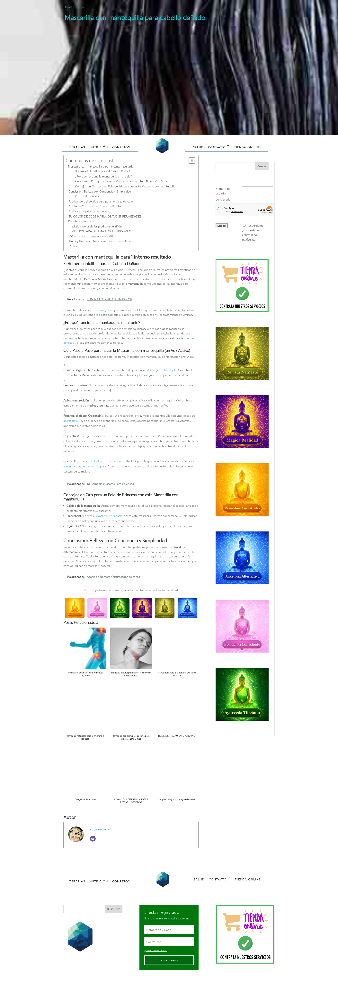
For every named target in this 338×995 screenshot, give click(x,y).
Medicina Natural (76, 7)
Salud (198, 147)
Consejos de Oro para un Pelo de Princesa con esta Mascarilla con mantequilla (125, 186)
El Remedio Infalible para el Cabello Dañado (103, 171)
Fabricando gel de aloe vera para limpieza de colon (101, 201)
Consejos (121, 147)
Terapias (77, 147)
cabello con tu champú (106, 461)
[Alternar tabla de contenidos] (190, 160)
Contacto (217, 147)
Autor (73, 246)
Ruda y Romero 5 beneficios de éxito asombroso (101, 241)
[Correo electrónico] (93, 839)
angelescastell (100, 829)
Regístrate (248, 239)
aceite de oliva (72, 421)
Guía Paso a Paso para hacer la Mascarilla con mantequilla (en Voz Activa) (122, 181)
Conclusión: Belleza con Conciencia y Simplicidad (99, 191)
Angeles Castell (156, 982)
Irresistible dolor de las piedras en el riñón (95, 226)
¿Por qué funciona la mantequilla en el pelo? (103, 176)
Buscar (261, 166)
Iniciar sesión (169, 960)
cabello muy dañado (109, 516)
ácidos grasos (104, 310)
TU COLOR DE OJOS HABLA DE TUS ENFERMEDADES (105, 216)
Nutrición (99, 147)
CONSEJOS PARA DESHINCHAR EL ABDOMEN (99, 231)
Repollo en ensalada (81, 221)
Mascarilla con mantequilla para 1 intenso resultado (101, 166)
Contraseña (223, 199)
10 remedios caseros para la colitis (92, 236)
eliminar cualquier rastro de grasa (84, 466)
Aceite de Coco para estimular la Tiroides (95, 206)
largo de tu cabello (164, 370)
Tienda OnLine (247, 147)
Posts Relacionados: (88, 196)
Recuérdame (255, 225)
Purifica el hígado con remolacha (90, 211)
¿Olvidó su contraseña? (155, 950)
